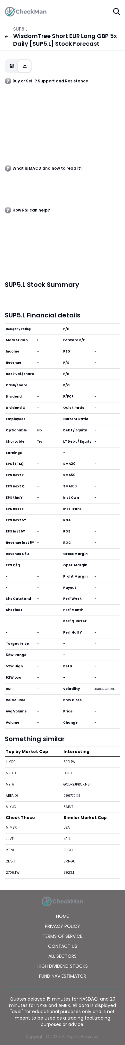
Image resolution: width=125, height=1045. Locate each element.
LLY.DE (10, 761)
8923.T (68, 872)
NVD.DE (11, 773)
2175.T (10, 861)
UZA (66, 827)
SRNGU (69, 861)
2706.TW (13, 872)
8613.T (68, 807)
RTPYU (10, 850)
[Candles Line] (18, 66)
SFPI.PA (69, 761)
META (10, 784)
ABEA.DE (12, 795)
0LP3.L (68, 850)
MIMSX (11, 827)
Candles (11, 66)
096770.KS (71, 795)
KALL (67, 838)
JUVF (9, 838)
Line (24, 66)
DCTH (67, 773)
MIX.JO (11, 807)
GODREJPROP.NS (76, 784)
